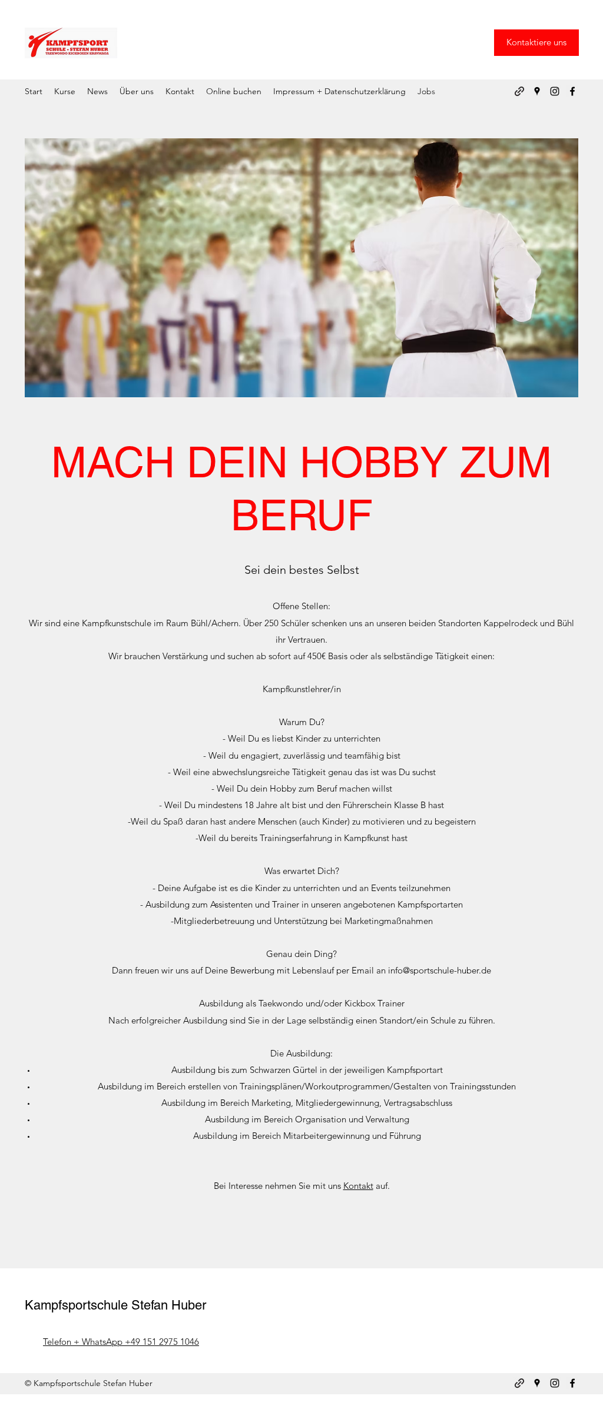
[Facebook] (572, 91)
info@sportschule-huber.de (439, 970)
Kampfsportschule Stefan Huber (115, 1305)
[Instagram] (555, 91)
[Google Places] (537, 91)
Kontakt (358, 1185)
